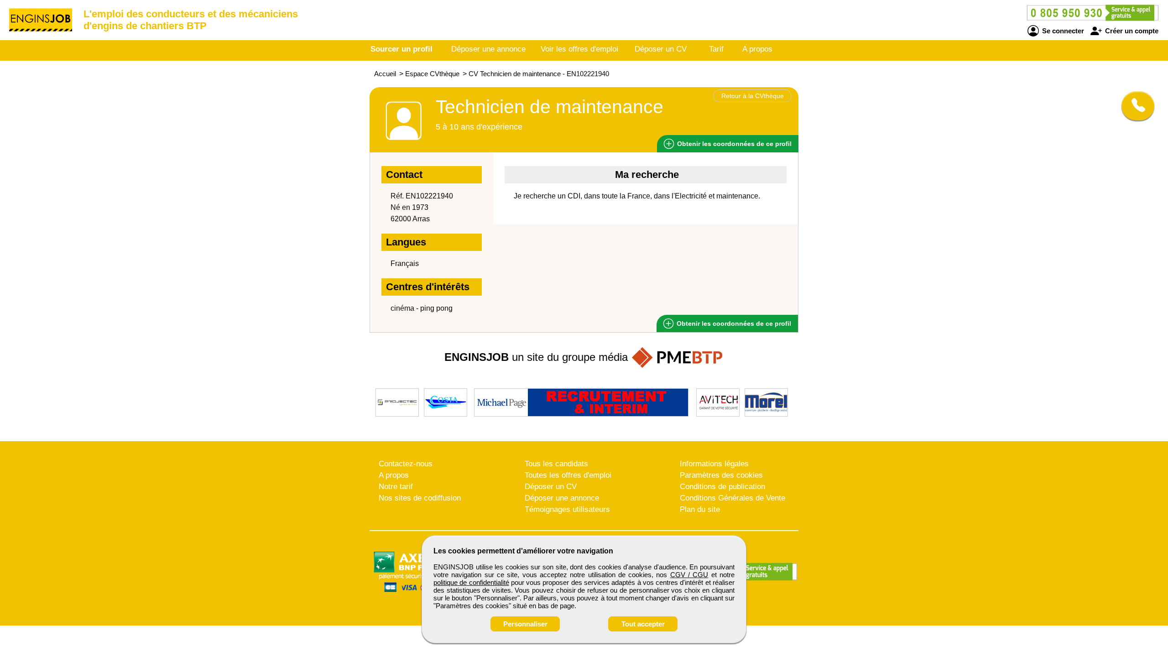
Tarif (716, 49)
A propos (757, 49)
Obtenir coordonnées (733, 143)
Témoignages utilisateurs (567, 509)
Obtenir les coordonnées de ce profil (733, 323)
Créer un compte (1130, 31)
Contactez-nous (406, 463)
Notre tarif (396, 486)
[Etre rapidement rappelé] (1134, 106)
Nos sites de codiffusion (420, 498)
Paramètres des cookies (721, 475)
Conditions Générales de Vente (732, 498)
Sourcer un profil (401, 49)
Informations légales (714, 463)
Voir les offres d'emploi (579, 49)
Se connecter (1062, 31)
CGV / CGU (689, 575)
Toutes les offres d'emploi (568, 475)
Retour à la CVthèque (752, 95)
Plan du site (700, 509)
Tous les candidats (556, 463)
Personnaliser (525, 624)
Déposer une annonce (488, 49)
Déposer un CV (661, 49)
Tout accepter (643, 624)
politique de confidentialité (471, 582)
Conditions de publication (722, 486)
